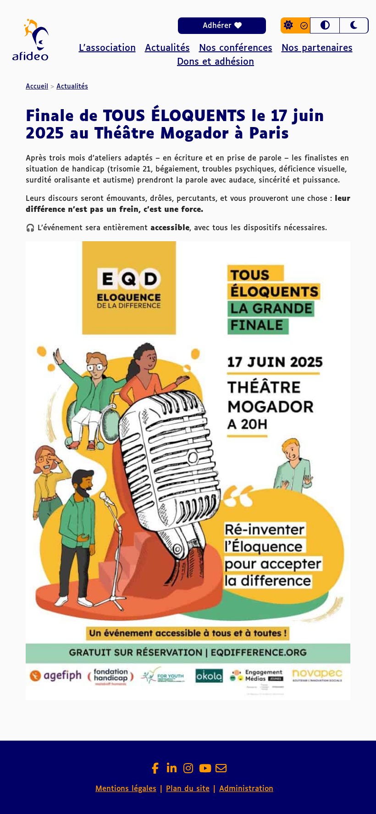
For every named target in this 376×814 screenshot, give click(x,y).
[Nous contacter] (221, 771)
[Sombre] (354, 25)
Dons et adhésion (215, 61)
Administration (246, 789)
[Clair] (295, 25)
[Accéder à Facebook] (155, 771)
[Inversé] (324, 25)
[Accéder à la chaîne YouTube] (204, 771)
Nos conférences (235, 48)
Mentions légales (125, 789)
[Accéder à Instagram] (188, 771)
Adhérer (218, 26)
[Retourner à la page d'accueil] (30, 67)
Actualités (167, 48)
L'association (107, 48)
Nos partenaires (317, 48)
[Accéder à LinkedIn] (171, 771)
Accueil (37, 86)
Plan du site (188, 789)
